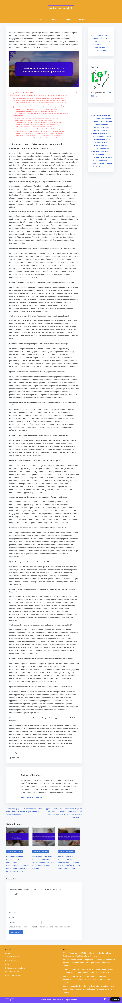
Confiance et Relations (14, 851)
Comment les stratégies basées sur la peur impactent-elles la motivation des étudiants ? (40, 100)
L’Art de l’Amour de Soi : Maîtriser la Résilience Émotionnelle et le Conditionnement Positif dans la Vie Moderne (87, 954)
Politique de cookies (13, 976)
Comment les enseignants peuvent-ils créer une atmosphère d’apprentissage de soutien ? (39, 133)
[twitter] (15, 752)
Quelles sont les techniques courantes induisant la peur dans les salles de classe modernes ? (41, 102)
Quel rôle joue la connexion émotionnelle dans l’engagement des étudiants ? (36, 111)
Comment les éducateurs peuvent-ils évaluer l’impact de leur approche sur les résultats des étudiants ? (43, 137)
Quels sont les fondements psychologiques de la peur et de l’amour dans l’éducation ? (39, 98)
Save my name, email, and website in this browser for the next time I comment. (41, 927)
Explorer (82, 19)
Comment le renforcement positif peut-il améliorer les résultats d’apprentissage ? (37, 109)
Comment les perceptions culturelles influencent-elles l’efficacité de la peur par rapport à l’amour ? (43, 129)
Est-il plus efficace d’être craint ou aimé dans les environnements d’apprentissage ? (38, 95)
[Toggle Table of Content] (74, 92)
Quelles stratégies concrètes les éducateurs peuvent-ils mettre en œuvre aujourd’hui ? (39, 131)
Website (12, 922)
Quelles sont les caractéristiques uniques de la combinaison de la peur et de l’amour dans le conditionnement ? (41, 114)
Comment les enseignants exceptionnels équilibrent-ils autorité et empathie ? (36, 124)
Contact (68, 19)
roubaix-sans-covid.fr (61, 8)
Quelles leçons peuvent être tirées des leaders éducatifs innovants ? (34, 126)
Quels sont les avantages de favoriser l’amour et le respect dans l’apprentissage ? (38, 107)
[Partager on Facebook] (105, 1000)
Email (12, 917)
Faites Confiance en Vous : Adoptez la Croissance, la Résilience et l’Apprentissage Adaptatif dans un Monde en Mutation (43, 862)
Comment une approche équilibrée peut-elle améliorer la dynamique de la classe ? (37, 118)
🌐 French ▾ (115, 999)
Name (12, 913)
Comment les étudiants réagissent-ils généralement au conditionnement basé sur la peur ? (40, 105)
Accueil (39, 19)
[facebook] (10, 752)
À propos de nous (12, 957)
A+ (7, 1000)
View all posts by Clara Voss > (32, 798)
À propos (53, 19)
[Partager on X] (108, 1000)
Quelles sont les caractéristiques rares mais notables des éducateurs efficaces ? (38, 122)
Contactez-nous (11, 960)
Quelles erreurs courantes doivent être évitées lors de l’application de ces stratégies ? (38, 135)
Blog (7, 964)
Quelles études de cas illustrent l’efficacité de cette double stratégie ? (34, 120)
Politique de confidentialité (15, 968)
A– (12, 1000)
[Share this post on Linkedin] (20, 752)
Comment (13, 894)
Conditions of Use (12, 972)
